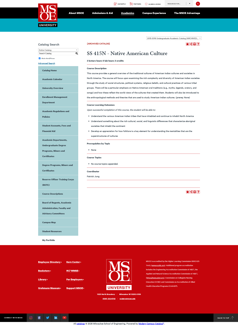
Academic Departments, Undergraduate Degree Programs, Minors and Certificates (54, 148)
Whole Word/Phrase (48, 58)
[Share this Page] (191, 44)
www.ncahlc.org (158, 265)
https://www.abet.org (155, 277)
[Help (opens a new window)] (198, 44)
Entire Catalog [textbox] (45, 50)
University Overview (52, 88)
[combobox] (174, 38)
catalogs (81, 323)
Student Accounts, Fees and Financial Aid (56, 128)
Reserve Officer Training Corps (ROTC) (58, 182)
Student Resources (52, 231)
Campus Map (49, 222)
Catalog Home (49, 70)
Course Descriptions (52, 193)
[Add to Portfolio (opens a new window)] (187, 44)
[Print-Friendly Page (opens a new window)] (194, 44)
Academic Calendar (52, 79)
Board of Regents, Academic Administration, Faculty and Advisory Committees (56, 208)
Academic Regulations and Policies (55, 114)
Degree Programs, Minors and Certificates (57, 168)
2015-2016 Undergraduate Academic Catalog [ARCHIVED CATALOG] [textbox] (174, 38)
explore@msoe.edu (127, 299)
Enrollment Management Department (54, 99)
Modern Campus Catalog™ (151, 323)
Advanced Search (46, 63)
